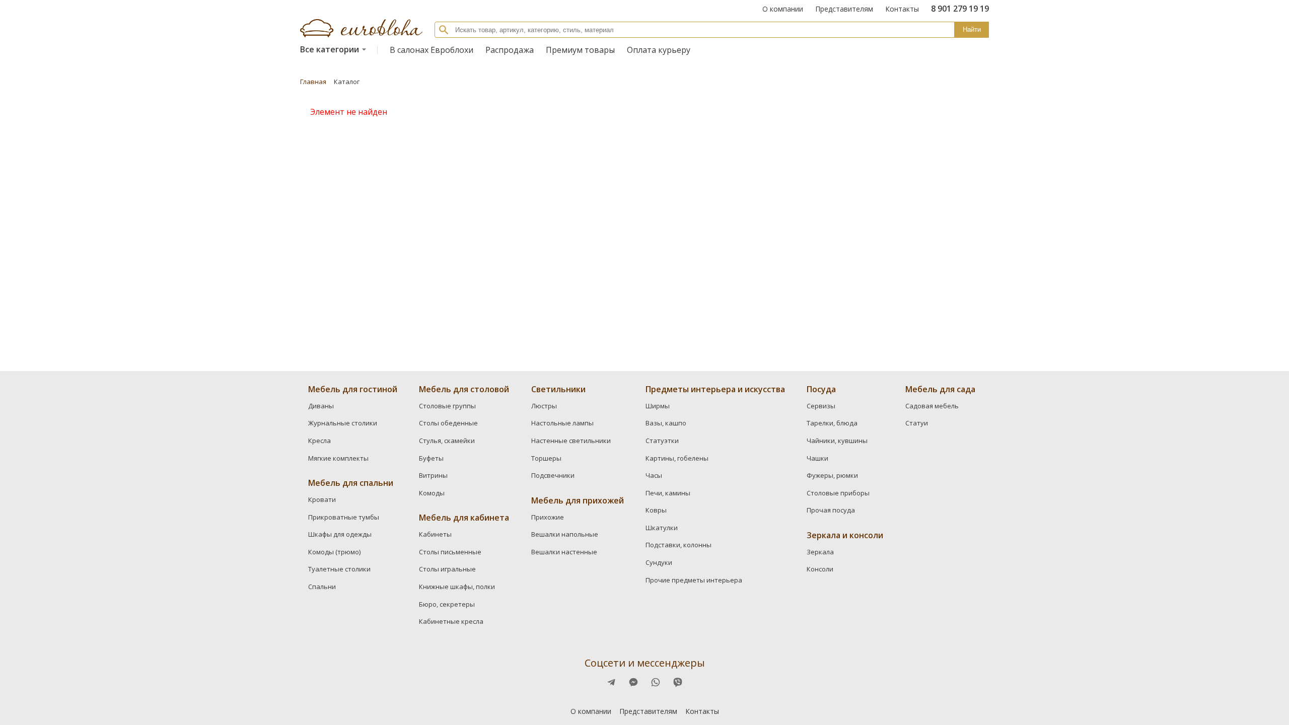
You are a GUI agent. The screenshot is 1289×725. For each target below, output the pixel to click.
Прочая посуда (831, 510)
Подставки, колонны (678, 544)
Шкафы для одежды (340, 534)
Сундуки (659, 562)
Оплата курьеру (658, 49)
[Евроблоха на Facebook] (611, 682)
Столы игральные (447, 568)
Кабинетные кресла (451, 621)
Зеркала (820, 551)
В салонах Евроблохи (431, 49)
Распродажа (509, 49)
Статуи (916, 422)
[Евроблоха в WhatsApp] (655, 682)
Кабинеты (435, 534)
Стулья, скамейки (447, 440)
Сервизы (821, 405)
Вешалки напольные (564, 534)
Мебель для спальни (350, 482)
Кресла (319, 440)
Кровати (322, 499)
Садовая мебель (932, 405)
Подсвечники (553, 475)
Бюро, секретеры (447, 604)
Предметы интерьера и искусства (715, 389)
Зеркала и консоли (845, 535)
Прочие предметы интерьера (694, 580)
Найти (972, 29)
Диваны (321, 405)
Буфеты (431, 458)
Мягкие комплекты (338, 458)
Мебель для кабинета (464, 517)
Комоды (432, 492)
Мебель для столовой (464, 389)
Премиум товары (580, 49)
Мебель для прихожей (577, 500)
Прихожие (547, 517)
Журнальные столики (342, 422)
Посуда (821, 389)
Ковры (656, 510)
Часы (654, 475)
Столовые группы (447, 405)
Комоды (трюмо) (334, 551)
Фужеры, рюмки (832, 475)
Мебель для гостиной (352, 389)
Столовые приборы (838, 492)
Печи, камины (668, 492)
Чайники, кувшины (837, 440)
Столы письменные (450, 551)
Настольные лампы (562, 422)
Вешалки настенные (564, 551)
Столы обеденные (448, 422)
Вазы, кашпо (666, 422)
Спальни (322, 586)
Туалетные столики (339, 568)
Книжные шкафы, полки (457, 586)
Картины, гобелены (677, 458)
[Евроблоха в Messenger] (633, 682)
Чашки (817, 458)
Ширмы (658, 405)
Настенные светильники (571, 440)
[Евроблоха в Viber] (678, 682)
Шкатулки (662, 527)
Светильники (558, 389)
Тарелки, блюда (832, 422)
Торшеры (546, 458)
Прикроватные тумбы (343, 517)
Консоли (820, 568)
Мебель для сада (940, 389)
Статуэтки (662, 440)
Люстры (544, 405)
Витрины (433, 475)
